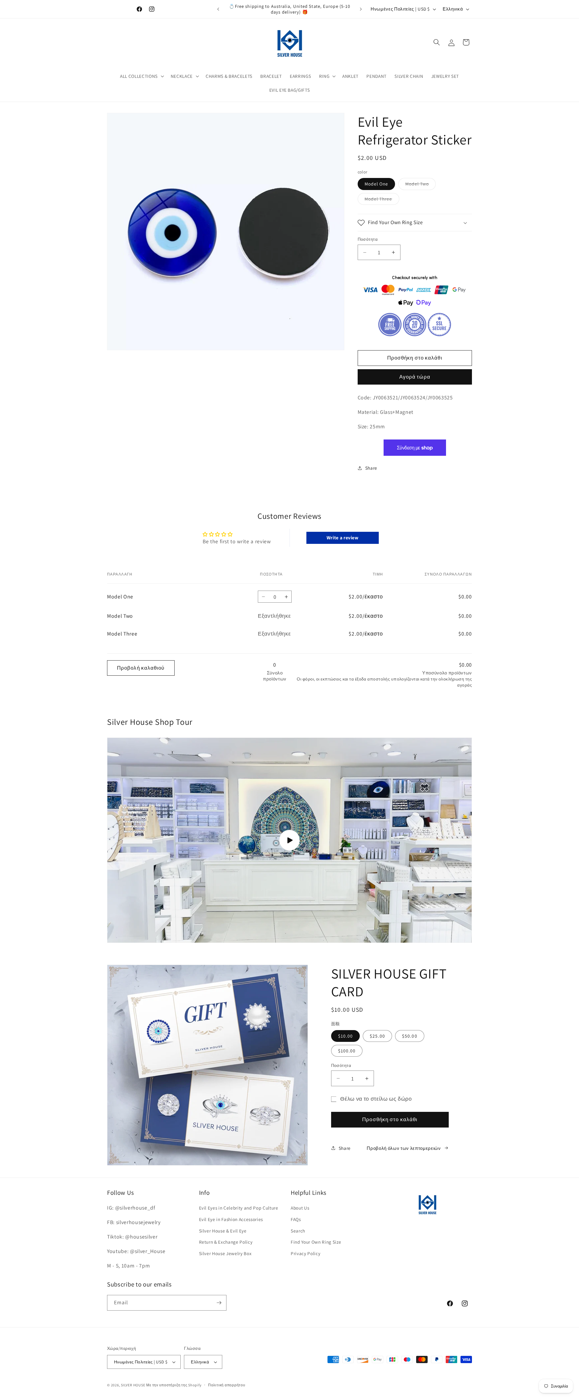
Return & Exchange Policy (226, 1242)
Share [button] (371, 468)
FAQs (296, 1219)
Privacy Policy (305, 1253)
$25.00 (377, 1036)
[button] (141, 76)
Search (298, 1231)
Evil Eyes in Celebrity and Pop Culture (238, 1208)
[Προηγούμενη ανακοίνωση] (218, 9)
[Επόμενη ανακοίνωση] (361, 9)
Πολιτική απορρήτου (226, 1385)
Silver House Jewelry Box (225, 1253)
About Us (300, 1208)
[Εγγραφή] (219, 1303)
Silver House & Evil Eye (223, 1231)
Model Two (420, 185)
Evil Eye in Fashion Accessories (231, 1219)
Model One (376, 184)
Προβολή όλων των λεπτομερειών (404, 1148)
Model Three (382, 200)
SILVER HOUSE (133, 1385)
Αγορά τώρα (414, 377)
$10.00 (345, 1036)
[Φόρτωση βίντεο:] (289, 840)
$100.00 (347, 1051)
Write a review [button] (343, 538)
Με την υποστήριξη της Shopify (173, 1385)
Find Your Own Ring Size (316, 1242)
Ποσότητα (368, 239)
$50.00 (409, 1036)
